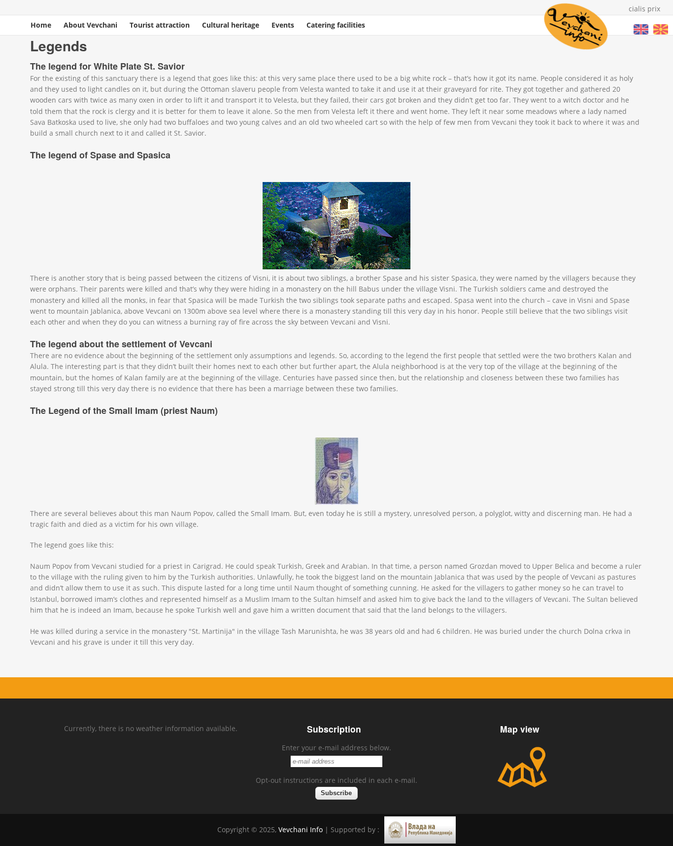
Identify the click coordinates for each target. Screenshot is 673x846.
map (522, 767)
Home (41, 25)
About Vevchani (90, 25)
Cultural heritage (230, 25)
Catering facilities (335, 25)
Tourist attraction (160, 25)
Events (282, 25)
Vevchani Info (300, 829)
